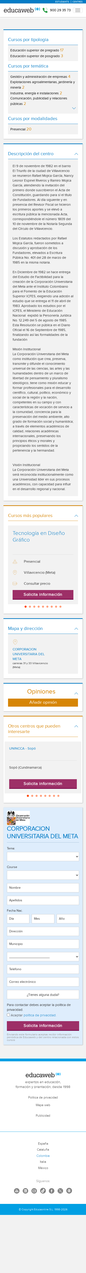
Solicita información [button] (43, 594)
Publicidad (43, 1116)
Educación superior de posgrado (36, 55)
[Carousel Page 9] (60, 607)
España (43, 1144)
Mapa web (43, 1105)
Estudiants (62, 1)
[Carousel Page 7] (52, 607)
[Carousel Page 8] (56, 607)
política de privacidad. (40, 1015)
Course (12, 867)
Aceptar (33, 1015)
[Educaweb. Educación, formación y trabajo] (21, 10)
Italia (43, 1162)
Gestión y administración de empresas (40, 76)
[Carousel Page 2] (30, 607)
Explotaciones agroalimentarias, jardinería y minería (42, 85)
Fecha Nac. (15, 911)
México (43, 1168)
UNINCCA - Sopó (22, 748)
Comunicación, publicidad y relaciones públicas (38, 101)
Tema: (11, 848)
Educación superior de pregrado (37, 50)
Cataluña (43, 1150)
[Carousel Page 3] (34, 607)
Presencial (20, 129)
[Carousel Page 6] (47, 607)
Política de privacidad (43, 1097)
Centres (77, 1)
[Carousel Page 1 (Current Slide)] (26, 607)
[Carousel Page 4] (39, 607)
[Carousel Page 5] (43, 607)
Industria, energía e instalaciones (36, 93)
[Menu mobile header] (78, 10)
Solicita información (43, 1025)
